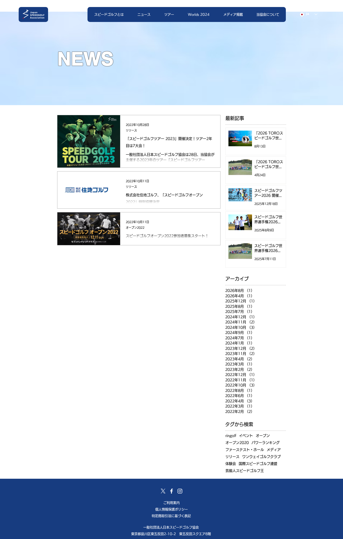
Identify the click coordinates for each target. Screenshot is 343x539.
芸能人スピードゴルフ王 (244, 470)
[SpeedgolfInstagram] (180, 491)
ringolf (230, 435)
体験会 (230, 463)
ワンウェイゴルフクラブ (261, 456)
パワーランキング (266, 442)
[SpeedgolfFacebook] (171, 491)
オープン (263, 435)
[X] (163, 491)
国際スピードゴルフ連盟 (258, 463)
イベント (246, 435)
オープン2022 (135, 227)
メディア (274, 449)
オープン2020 (237, 442)
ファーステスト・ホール (244, 449)
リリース (131, 130)
